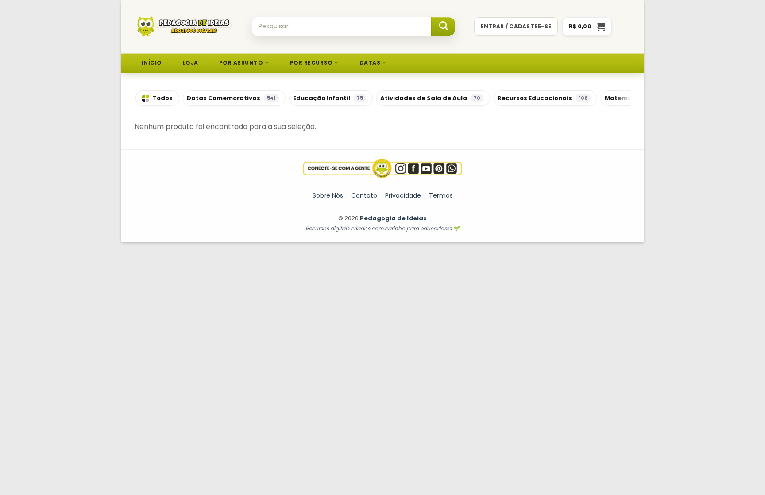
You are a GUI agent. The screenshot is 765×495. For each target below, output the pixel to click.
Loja (190, 62)
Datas (369, 62)
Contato (364, 195)
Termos (441, 195)
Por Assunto (241, 62)
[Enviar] (443, 26)
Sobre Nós (328, 195)
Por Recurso (311, 62)
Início (152, 62)
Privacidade (403, 195)
